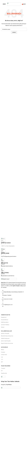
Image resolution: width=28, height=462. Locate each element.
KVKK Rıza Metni (4, 322)
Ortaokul (3, 352)
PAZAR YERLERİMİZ (5, 365)
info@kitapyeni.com (8, 304)
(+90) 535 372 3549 (8, 299)
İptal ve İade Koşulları (6, 340)
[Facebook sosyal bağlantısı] (13, 1)
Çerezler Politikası (5, 324)
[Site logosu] (14, 4)
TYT (2, 359)
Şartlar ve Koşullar (5, 333)
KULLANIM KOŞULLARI (6, 331)
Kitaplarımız (3, 317)
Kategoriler (4, 347)
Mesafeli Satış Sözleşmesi (7, 335)
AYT (2, 362)
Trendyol (3, 368)
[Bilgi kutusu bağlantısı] (14, 242)
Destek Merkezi (4, 319)
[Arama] (27, 4)
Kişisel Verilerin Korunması (7, 343)
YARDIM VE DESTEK (5, 314)
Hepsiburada (4, 373)
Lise (2, 357)
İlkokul (2, 349)
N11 (2, 370)
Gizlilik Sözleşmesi (5, 338)
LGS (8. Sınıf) (4, 354)
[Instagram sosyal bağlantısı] (15, 1)
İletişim (2, 327)
